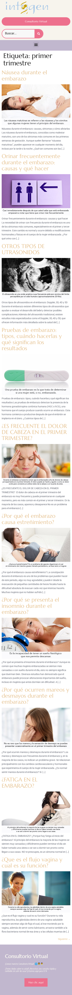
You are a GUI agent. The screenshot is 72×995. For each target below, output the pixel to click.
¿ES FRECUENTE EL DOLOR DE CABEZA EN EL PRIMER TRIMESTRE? (34, 432)
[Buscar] (38, 34)
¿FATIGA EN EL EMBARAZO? (19, 782)
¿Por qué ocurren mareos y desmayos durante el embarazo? (35, 695)
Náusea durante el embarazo (24, 75)
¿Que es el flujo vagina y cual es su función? (32, 862)
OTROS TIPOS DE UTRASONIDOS (23, 249)
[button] (36, 44)
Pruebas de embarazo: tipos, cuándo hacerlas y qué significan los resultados (32, 339)
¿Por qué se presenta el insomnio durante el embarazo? (30, 605)
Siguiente (64, 939)
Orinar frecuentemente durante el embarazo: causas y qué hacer (31, 162)
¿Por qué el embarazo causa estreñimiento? (28, 518)
